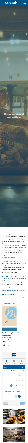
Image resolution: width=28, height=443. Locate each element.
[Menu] (24, 2)
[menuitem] (24, 2)
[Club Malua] (11, 2)
